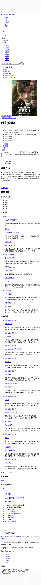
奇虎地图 (28, 536)
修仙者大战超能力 (11, 412)
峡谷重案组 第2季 (13, 513)
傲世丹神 (8, 306)
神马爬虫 (16, 536)
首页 (6, 18)
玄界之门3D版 (9, 463)
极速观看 (4, 146)
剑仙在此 (10, 515)
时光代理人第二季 (11, 220)
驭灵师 (7, 400)
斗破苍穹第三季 (10, 245)
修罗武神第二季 (10, 450)
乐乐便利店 (8, 425)
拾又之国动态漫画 (13, 507)
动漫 (6, 24)
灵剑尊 (9, 509)
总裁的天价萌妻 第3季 (14, 505)
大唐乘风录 (8, 294)
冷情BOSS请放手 (10, 258)
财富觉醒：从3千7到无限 (13, 349)
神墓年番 (8, 374)
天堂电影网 (10, 14)
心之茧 (7, 281)
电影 (6, 20)
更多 (3, 480)
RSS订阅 (4, 536)
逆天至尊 (10, 517)
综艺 (6, 26)
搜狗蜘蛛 (22, 536)
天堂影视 (4, 14)
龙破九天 (8, 362)
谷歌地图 (34, 536)
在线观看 (4, 144)
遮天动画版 (8, 270)
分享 (13, 118)
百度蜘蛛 (10, 536)
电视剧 (7, 22)
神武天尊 (10, 519)
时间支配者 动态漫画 (12, 232)
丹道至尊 (8, 387)
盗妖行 (7, 438)
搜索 (21, 63)
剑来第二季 (8, 324)
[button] (8, 161)
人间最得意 (11, 511)
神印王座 (8, 336)
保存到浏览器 (6, 118)
